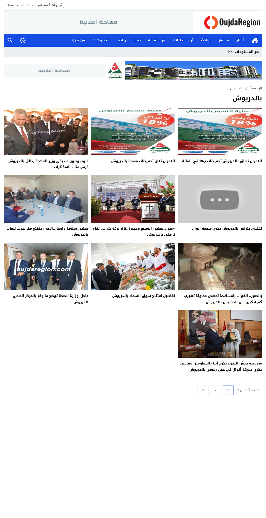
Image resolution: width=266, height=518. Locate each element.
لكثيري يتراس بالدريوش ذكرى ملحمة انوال (227, 228)
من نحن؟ (78, 40)
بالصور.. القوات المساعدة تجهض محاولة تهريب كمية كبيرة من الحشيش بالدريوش (223, 299)
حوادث (206, 40)
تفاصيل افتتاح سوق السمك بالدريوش (143, 296)
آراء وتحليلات (183, 40)
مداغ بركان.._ (223, 52)
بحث (10, 40)
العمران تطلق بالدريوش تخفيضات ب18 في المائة (222, 161)
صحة (137, 40)
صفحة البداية (254, 40)
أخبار (240, 40)
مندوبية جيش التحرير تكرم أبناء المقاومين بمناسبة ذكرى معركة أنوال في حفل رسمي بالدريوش (220, 366)
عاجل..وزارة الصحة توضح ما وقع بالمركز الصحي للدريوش (50, 299)
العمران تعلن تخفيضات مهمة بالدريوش (143, 161)
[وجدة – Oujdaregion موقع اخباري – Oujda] (227, 22)
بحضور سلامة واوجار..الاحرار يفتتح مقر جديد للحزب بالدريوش (47, 231)
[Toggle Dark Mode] (23, 40)
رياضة (121, 40)
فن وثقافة (156, 40)
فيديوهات (100, 40)
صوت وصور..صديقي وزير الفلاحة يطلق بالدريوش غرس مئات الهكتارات (48, 164)
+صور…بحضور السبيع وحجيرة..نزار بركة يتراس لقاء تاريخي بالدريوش (134, 231)
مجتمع (224, 40)
